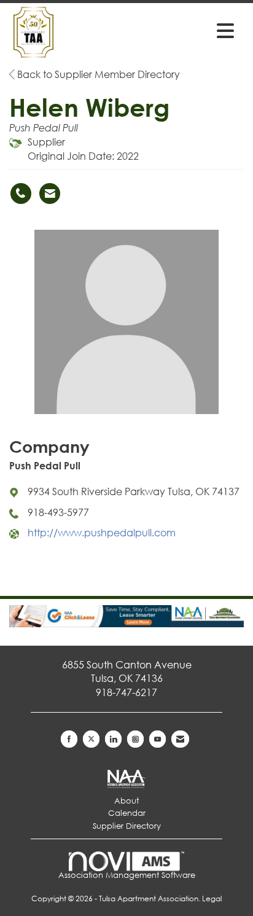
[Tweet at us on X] (91, 739)
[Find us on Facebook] (69, 739)
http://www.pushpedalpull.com (102, 532)
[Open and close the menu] (190, 30)
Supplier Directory (127, 826)
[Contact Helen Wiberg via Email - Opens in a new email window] (49, 193)
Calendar (127, 813)
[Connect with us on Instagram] (135, 739)
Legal (212, 898)
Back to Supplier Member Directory (97, 74)
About (126, 801)
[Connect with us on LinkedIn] (113, 739)
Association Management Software (126, 875)
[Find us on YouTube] (157, 739)
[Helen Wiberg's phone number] (21, 193)
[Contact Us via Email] (180, 739)
